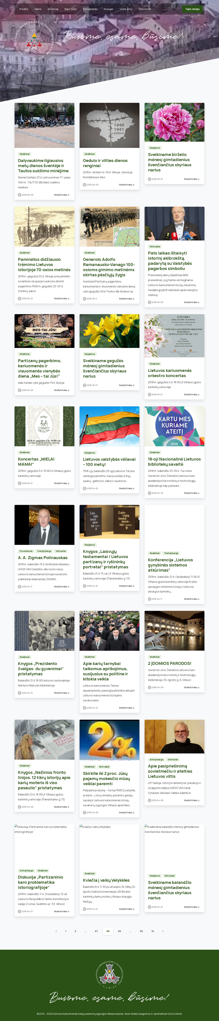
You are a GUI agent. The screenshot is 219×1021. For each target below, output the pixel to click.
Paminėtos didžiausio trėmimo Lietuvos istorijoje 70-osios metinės (44, 264)
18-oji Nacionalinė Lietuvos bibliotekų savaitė (174, 461)
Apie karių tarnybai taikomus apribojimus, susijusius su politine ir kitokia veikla (105, 671)
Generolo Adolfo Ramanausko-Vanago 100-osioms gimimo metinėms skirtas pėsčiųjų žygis (109, 266)
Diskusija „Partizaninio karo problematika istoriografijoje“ (40, 882)
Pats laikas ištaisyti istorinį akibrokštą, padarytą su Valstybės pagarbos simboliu (170, 260)
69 (119, 931)
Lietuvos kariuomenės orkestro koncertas (170, 372)
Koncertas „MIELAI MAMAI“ (36, 461)
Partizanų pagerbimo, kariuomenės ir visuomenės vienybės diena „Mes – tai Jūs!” (39, 368)
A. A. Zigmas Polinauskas (43, 557)
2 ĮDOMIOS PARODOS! (169, 663)
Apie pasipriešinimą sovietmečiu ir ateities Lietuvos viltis (170, 771)
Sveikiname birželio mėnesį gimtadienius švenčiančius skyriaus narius (169, 162)
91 (152, 931)
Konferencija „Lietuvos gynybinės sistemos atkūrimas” (170, 565)
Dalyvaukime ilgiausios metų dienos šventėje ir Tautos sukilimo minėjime (43, 165)
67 (96, 931)
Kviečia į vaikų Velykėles (106, 880)
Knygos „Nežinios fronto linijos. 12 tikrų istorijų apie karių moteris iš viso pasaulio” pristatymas (44, 779)
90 (141, 931)
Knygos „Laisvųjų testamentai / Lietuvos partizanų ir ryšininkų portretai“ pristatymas (105, 559)
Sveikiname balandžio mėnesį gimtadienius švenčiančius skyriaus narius (169, 890)
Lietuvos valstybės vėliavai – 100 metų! (109, 461)
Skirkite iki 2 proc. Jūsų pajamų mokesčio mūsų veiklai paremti (106, 778)
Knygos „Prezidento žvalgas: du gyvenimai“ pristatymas (41, 668)
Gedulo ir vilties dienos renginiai (105, 163)
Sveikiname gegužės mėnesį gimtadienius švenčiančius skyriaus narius (104, 368)
